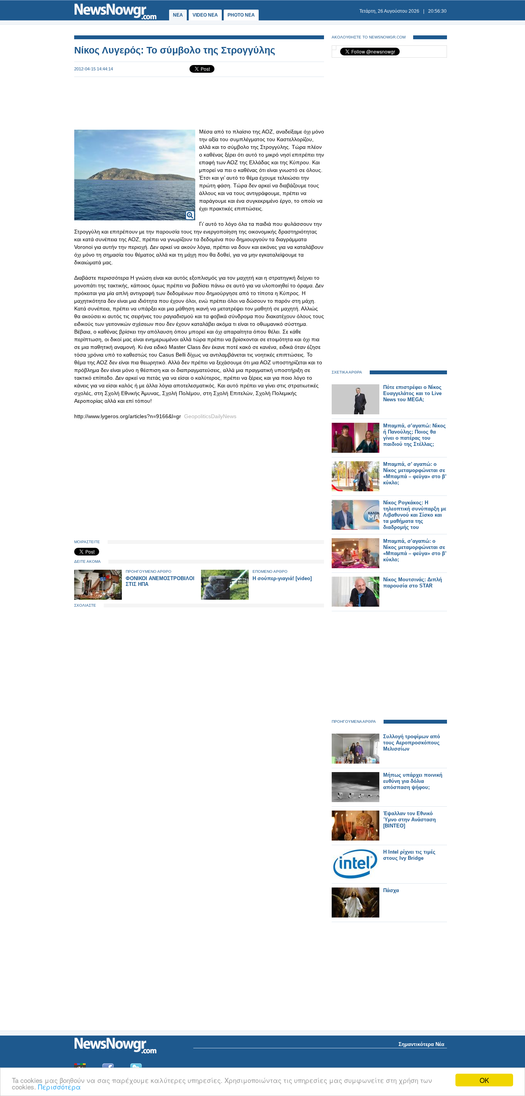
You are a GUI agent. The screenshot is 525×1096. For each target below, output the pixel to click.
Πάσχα (391, 890)
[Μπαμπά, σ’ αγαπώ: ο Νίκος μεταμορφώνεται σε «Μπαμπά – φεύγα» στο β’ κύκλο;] (355, 489)
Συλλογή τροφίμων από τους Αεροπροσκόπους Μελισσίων (411, 743)
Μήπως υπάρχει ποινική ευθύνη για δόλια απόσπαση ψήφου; (412, 781)
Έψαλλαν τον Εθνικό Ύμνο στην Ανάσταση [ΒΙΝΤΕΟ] (409, 820)
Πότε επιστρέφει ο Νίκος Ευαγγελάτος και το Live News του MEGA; (412, 393)
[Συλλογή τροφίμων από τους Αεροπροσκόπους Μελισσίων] (355, 762)
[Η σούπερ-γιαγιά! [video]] (225, 598)
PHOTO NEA (241, 15)
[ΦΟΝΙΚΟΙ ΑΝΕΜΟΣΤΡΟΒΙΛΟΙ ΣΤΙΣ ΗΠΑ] (98, 598)
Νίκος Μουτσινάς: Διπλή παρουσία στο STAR (412, 583)
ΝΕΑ (178, 15)
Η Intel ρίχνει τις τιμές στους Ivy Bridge (409, 855)
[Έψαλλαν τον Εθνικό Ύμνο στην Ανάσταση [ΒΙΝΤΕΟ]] (355, 839)
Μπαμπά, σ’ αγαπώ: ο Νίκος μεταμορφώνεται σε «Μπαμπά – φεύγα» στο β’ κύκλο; (414, 473)
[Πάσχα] (355, 916)
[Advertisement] (199, 102)
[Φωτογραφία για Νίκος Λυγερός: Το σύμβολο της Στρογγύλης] (190, 210)
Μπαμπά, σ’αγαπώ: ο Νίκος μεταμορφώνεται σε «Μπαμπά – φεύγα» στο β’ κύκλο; (414, 550)
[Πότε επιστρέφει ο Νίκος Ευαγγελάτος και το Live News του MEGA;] (355, 412)
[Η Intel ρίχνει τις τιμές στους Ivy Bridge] (355, 877)
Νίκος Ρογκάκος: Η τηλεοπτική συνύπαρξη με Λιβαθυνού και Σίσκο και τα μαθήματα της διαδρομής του (414, 515)
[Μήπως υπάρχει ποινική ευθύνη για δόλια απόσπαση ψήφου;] (355, 800)
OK (484, 1080)
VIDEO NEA (205, 15)
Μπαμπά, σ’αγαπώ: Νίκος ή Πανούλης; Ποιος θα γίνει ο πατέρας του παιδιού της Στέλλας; (414, 435)
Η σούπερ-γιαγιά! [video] (282, 578)
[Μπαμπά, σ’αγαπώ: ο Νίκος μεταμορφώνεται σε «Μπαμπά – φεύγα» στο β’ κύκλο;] (355, 566)
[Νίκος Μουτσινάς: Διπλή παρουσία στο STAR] (355, 605)
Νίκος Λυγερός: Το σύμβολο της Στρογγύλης (174, 50)
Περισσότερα (59, 1086)
